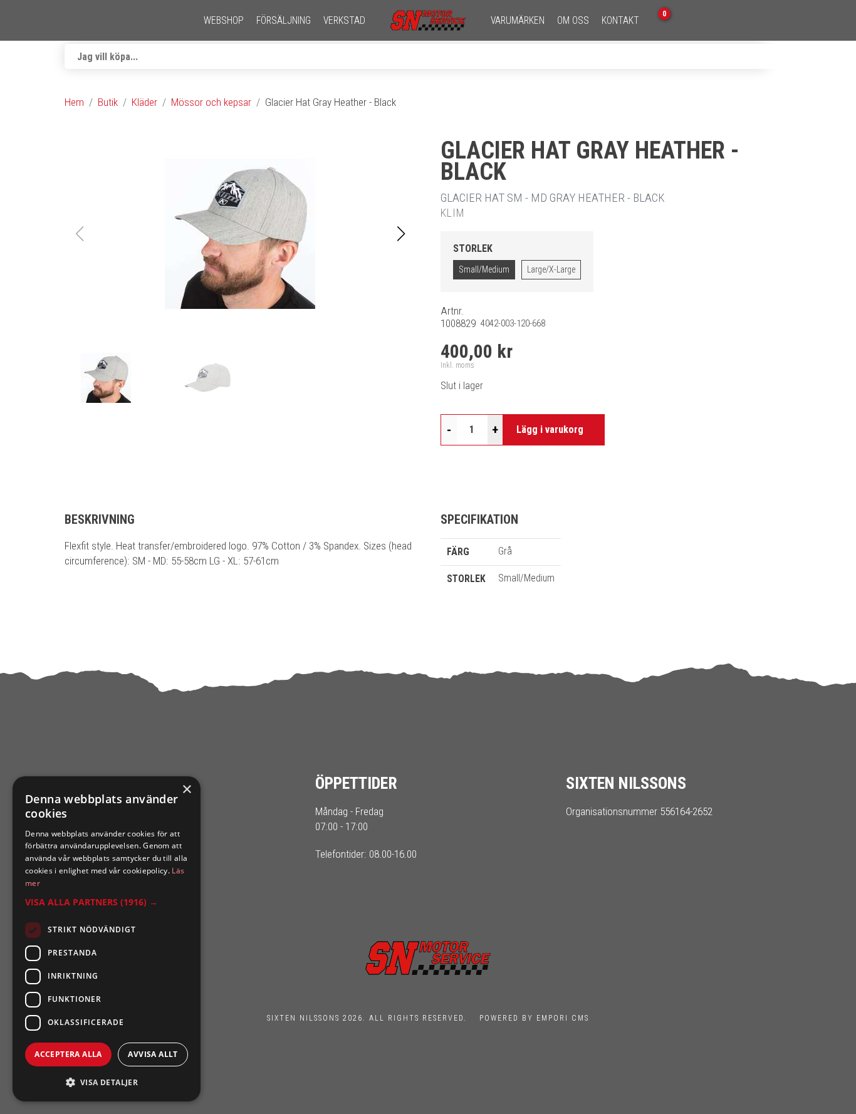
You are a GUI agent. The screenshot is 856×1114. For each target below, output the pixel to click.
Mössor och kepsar (211, 102)
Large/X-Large (551, 269)
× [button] (186, 789)
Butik (108, 102)
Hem (74, 102)
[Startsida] (428, 20)
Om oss (573, 20)
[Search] (778, 56)
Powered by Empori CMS (534, 1018)
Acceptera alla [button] (68, 1054)
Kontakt (620, 20)
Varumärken (518, 20)
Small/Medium (484, 269)
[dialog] (107, 938)
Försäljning (283, 20)
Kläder (144, 102)
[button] (400, 233)
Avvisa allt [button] (152, 1054)
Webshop (224, 20)
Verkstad (344, 20)
